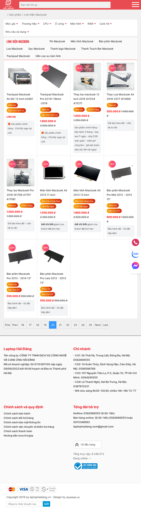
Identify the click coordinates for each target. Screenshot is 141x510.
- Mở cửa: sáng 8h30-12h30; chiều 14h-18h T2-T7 (104, 390)
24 (82, 324)
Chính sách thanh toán (18, 431)
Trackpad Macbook (18, 56)
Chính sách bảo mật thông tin (22, 422)
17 (30, 324)
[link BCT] (85, 469)
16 (22, 324)
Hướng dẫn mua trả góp (18, 435)
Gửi (46, 504)
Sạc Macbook (36, 48)
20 (52, 324)
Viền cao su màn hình (48, 56)
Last (105, 324)
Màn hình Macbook (82, 41)
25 (90, 324)
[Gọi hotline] (135, 243)
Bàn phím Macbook (110, 41)
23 (75, 324)
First (7, 324)
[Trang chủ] (7, 14)
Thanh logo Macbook (63, 48)
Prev (15, 324)
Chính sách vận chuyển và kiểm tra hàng (29, 426)
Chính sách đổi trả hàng (19, 417)
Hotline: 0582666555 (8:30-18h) (94, 413)
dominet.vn (73, 497)
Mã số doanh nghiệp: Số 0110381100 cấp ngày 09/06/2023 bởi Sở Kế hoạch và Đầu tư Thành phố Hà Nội (35, 369)
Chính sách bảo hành (17, 413)
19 (45, 324)
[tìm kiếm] (107, 5)
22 (67, 324)
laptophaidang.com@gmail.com (93, 426)
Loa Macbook (14, 48)
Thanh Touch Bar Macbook (97, 48)
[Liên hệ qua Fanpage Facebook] (135, 266)
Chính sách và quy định (23, 407)
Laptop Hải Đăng (18, 349)
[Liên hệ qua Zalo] (135, 255)
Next (98, 324)
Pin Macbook (57, 41)
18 (37, 324)
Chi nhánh (82, 349)
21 (60, 324)
